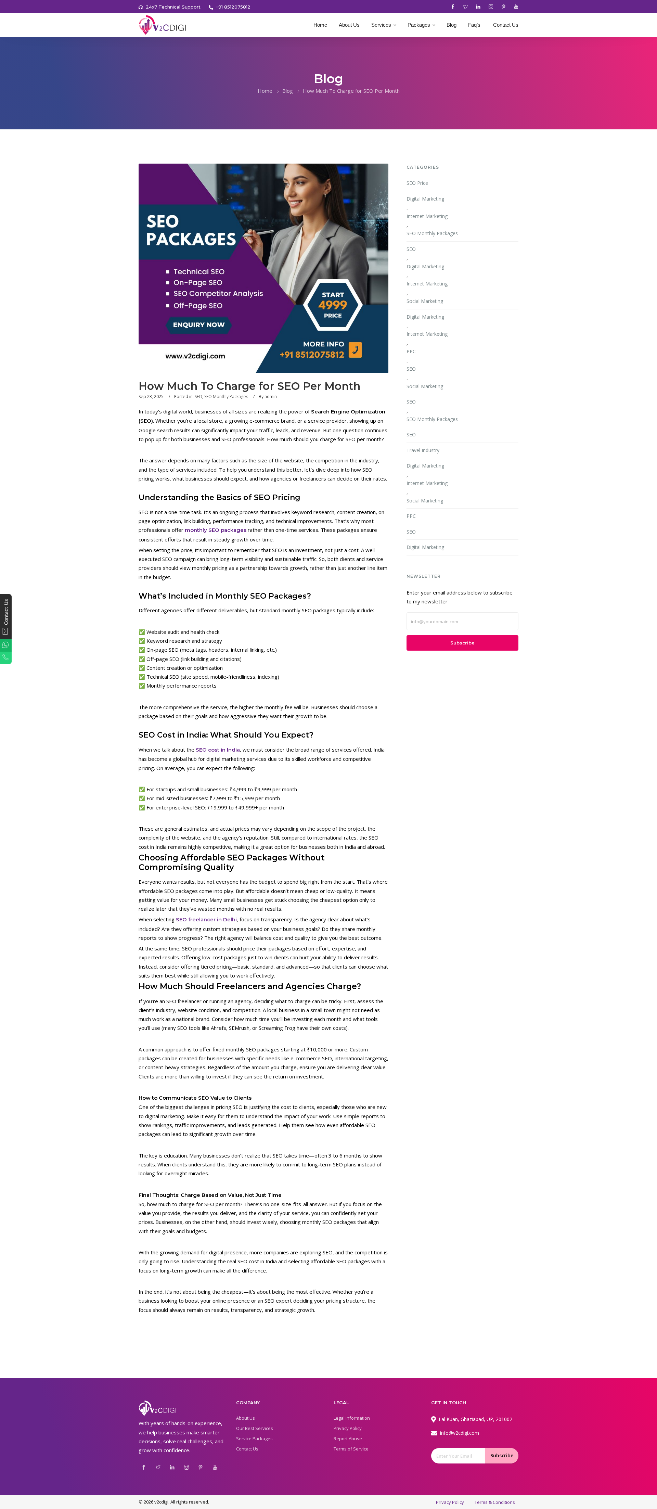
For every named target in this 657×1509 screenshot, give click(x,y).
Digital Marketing (425, 198)
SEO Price (417, 183)
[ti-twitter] (465, 6)
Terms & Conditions (495, 1502)
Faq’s (474, 25)
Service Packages (254, 1438)
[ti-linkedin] (478, 6)
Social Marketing (425, 301)
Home (320, 25)
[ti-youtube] (516, 6)
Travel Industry (423, 450)
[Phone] (6, 658)
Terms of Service (351, 1449)
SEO (198, 396)
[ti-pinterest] (503, 6)
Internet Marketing (427, 216)
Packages (419, 25)
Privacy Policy (348, 1428)
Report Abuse (348, 1438)
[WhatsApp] (6, 645)
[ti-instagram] (491, 6)
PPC (411, 351)
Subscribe (462, 642)
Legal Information (352, 1418)
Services (381, 25)
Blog (451, 25)
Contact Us (505, 25)
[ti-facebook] (453, 6)
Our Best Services (254, 1428)
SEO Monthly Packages (226, 396)
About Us (349, 25)
